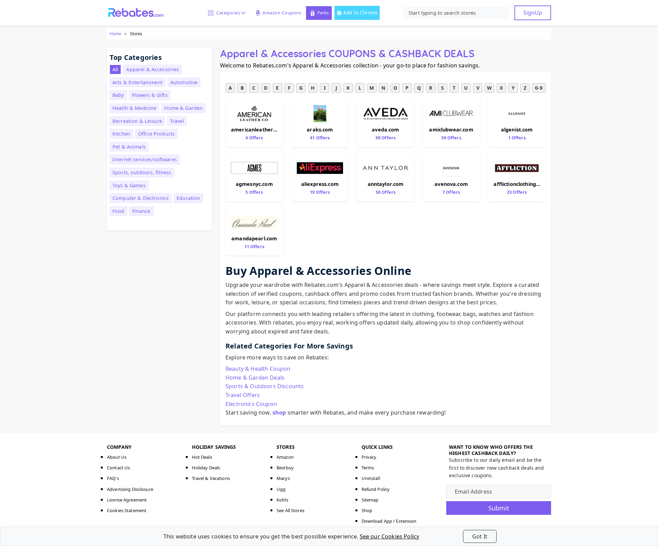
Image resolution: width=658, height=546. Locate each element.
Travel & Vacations (211, 478)
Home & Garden (183, 108)
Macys (283, 478)
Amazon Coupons (282, 13)
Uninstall (371, 478)
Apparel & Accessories (152, 69)
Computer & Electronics (140, 198)
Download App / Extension (389, 521)
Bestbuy (285, 468)
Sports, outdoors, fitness (141, 172)
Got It (479, 536)
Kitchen (121, 133)
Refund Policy (376, 489)
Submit (498, 508)
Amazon (285, 457)
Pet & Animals (129, 146)
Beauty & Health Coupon (258, 368)
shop (279, 412)
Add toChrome (360, 12)
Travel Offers (243, 395)
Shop (367, 510)
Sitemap (370, 500)
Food (118, 211)
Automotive (183, 82)
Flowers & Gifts (150, 95)
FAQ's (113, 478)
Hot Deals (202, 457)
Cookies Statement (126, 510)
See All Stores (290, 510)
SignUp (532, 12)
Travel (177, 121)
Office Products (156, 133)
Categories (227, 13)
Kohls (282, 500)
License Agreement (127, 500)
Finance (141, 211)
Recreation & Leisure (137, 121)
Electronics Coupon (251, 404)
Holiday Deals (206, 468)
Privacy (369, 457)
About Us (116, 457)
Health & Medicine (134, 108)
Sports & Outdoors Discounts (265, 386)
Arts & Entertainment (137, 82)
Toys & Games (129, 185)
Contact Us (118, 468)
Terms (368, 468)
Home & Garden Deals (255, 377)
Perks (323, 13)
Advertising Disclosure (130, 489)
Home (115, 34)
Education (188, 198)
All (115, 69)
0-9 (538, 88)
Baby (118, 95)
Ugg (281, 489)
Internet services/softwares (144, 159)
